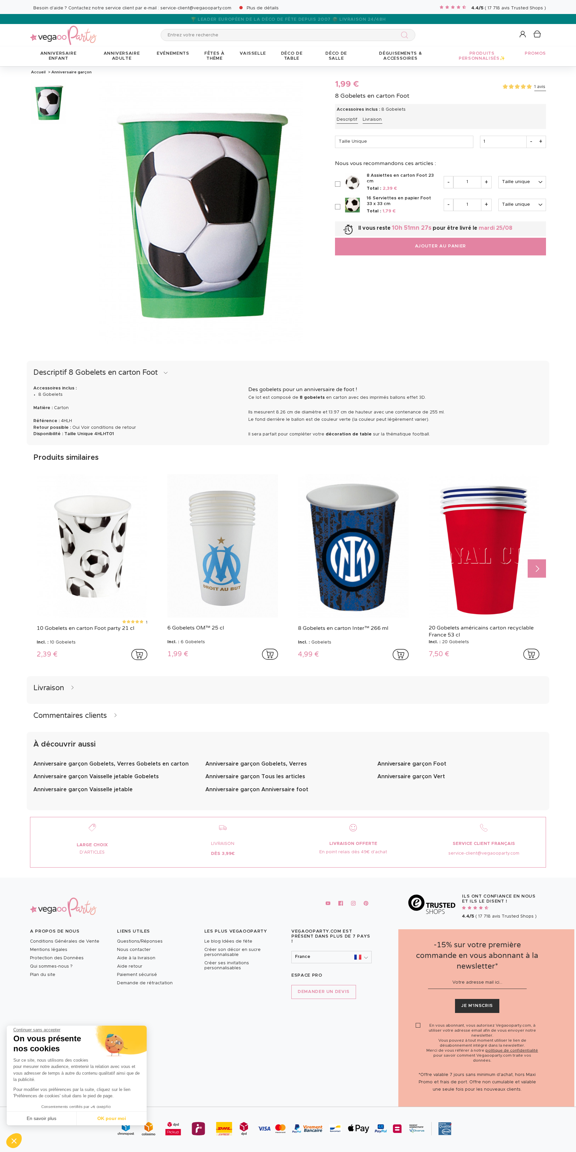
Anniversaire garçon (71, 72)
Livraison (372, 119)
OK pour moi (111, 1118)
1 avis (539, 87)
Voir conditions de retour (108, 427)
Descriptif (347, 119)
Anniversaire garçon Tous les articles (255, 776)
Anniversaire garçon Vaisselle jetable (83, 789)
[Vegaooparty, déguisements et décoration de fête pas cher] (63, 31)
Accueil (38, 72)
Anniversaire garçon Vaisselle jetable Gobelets (96, 776)
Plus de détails (263, 8)
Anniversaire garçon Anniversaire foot (256, 789)
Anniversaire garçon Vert (411, 776)
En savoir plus (41, 1118)
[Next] (537, 568)
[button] (14, 1141)
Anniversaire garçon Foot (411, 764)
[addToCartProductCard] (139, 654)
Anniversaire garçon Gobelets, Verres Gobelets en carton (111, 764)
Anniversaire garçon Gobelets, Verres (256, 764)
